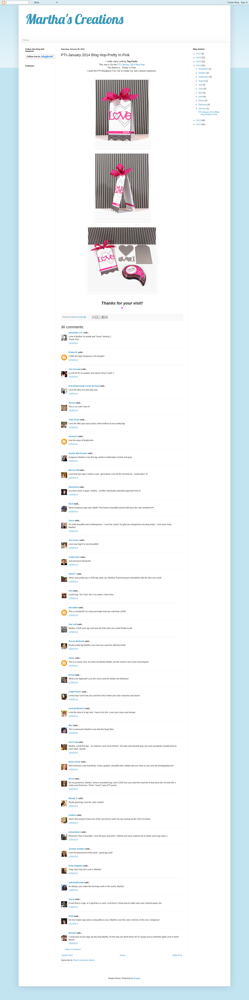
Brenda (72, 933)
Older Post (177, 955)
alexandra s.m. (76, 332)
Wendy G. (73, 798)
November (204, 69)
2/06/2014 (73, 943)
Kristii (71, 675)
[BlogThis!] (96, 317)
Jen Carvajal (75, 369)
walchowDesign (76, 882)
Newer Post (67, 955)
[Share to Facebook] (103, 317)
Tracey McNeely (76, 641)
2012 (198, 124)
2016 (198, 57)
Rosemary (74, 487)
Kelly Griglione (76, 866)
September (204, 77)
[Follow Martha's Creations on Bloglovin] (40, 58)
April (201, 96)
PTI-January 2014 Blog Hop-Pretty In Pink (208, 113)
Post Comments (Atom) (84, 960)
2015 (198, 61)
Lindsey (72, 815)
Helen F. (72, 574)
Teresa (72, 403)
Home (26, 40)
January (202, 108)
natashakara (75, 832)
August (202, 81)
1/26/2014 (73, 873)
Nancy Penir (75, 762)
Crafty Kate (74, 557)
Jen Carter (74, 540)
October (202, 73)
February (203, 104)
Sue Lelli (73, 624)
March (202, 100)
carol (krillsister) (77, 708)
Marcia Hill (74, 470)
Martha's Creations (74, 18)
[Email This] (93, 317)
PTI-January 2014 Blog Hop (130, 64)
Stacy (71, 520)
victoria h (73, 436)
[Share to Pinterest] (106, 317)
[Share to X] (100, 317)
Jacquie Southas (77, 849)
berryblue (73, 607)
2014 (198, 65)
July (201, 85)
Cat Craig (73, 742)
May (201, 93)
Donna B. (73, 352)
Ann (70, 591)
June (201, 89)
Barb (71, 504)
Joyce (72, 899)
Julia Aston (74, 419)
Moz (70, 725)
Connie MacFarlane (78, 453)
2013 (198, 120)
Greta (71, 779)
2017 (198, 53)
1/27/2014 (73, 924)
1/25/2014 (73, 343)
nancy (72, 658)
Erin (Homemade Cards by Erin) (84, 386)
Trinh (71, 916)
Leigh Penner (75, 692)
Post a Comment (72, 949)
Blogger (136, 978)
